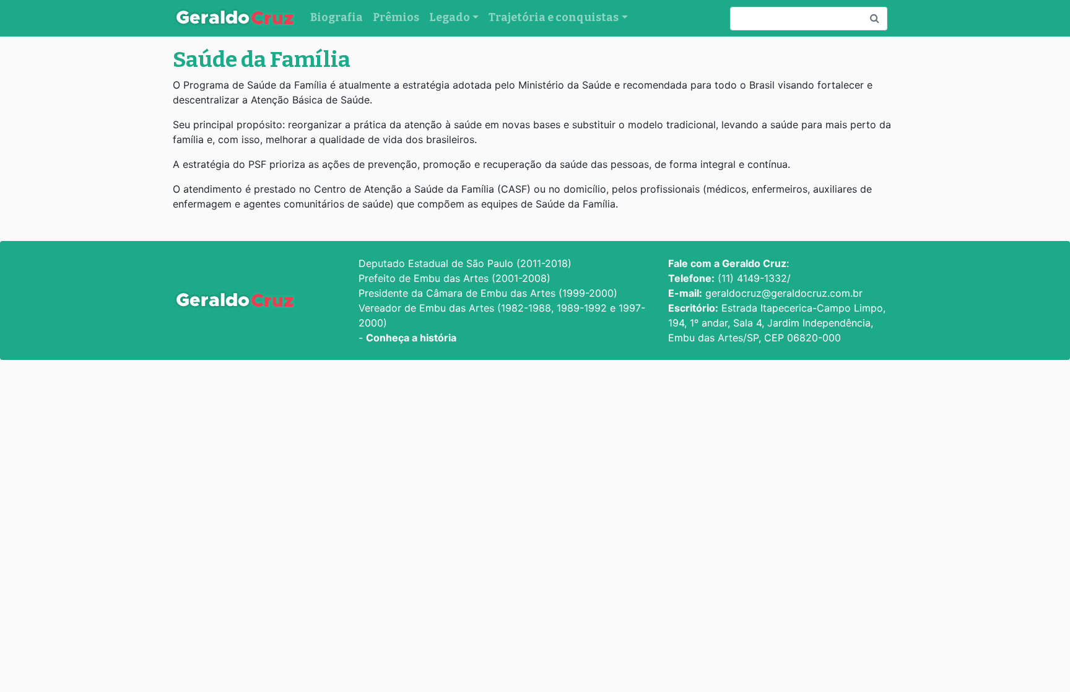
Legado (449, 17)
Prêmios (396, 17)
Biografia (336, 17)
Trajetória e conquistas (554, 17)
